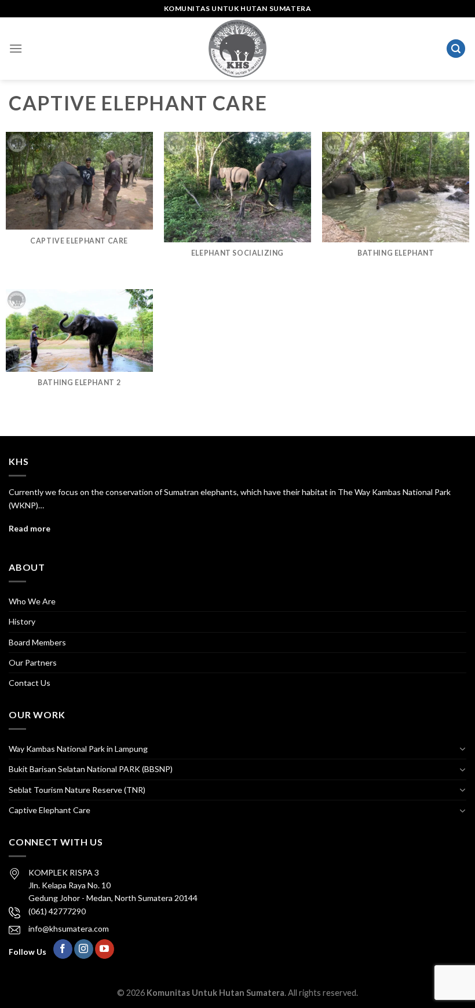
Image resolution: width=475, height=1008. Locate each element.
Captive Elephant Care (49, 810)
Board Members (37, 642)
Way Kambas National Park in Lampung (78, 749)
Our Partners (33, 662)
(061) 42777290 (57, 911)
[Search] (456, 48)
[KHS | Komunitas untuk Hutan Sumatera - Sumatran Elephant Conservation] (237, 48)
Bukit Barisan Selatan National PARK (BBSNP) (91, 769)
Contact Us (29, 683)
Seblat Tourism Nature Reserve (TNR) (77, 790)
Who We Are (32, 601)
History (22, 621)
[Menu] (16, 48)
